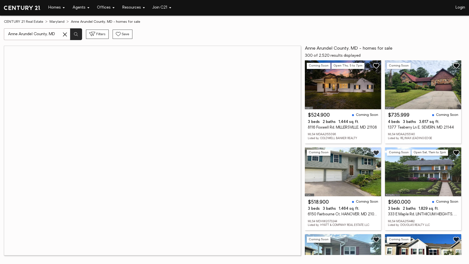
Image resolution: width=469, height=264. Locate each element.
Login (460, 8)
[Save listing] (376, 66)
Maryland (57, 22)
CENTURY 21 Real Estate (23, 22)
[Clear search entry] (65, 34)
